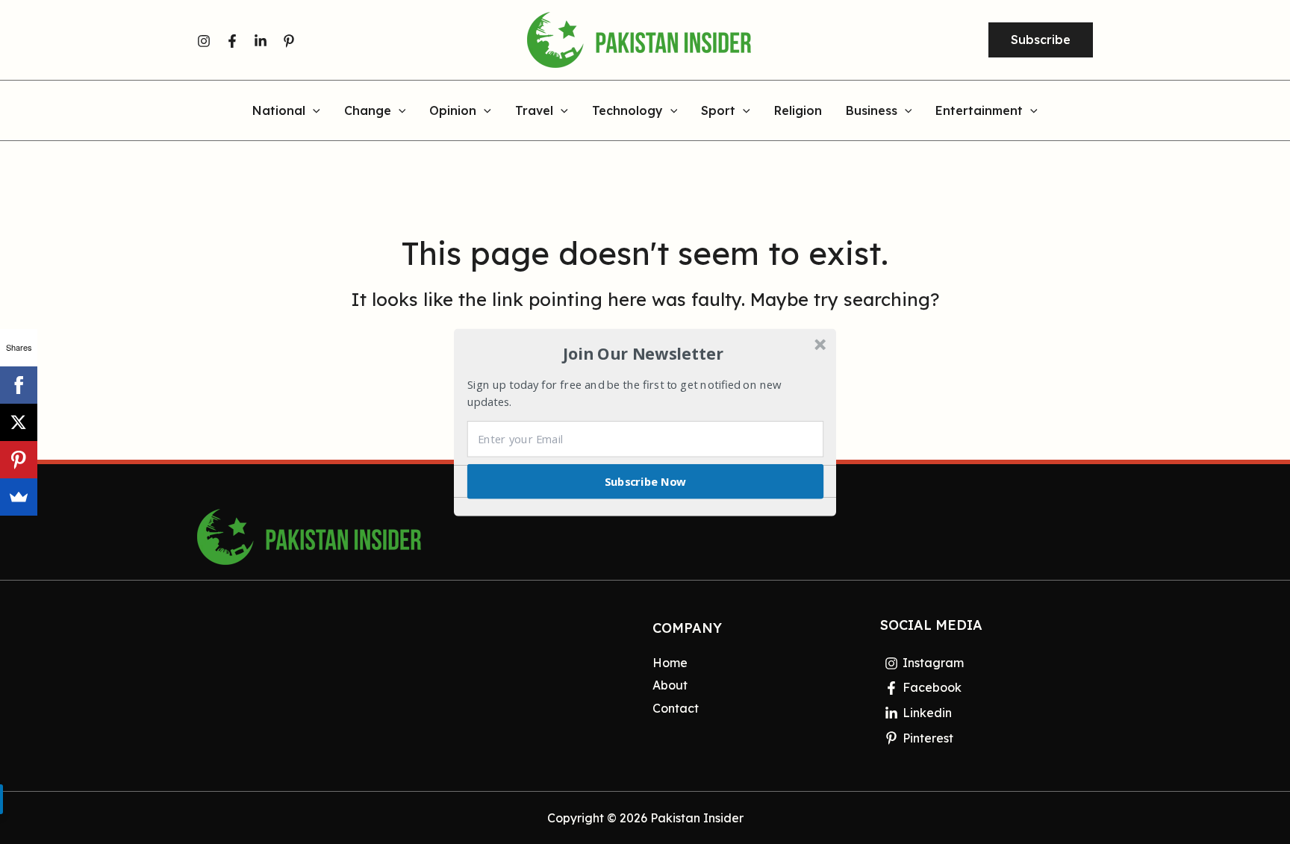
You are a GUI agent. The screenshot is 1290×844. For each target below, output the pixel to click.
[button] (643, 354)
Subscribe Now (646, 480)
